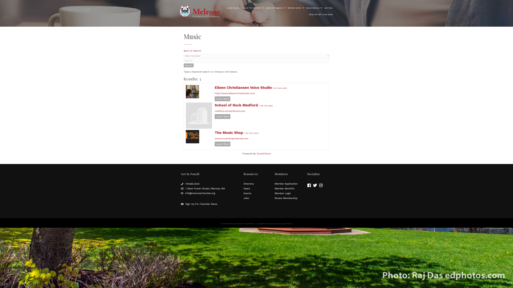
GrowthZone (263, 153)
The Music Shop (229, 133)
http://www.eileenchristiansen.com (235, 93)
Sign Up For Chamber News (201, 204)
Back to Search (192, 50)
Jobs (246, 198)
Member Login (283, 193)
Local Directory (234, 8)
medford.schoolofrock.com (230, 111)
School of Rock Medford (236, 105)
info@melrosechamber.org (200, 193)
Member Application (286, 183)
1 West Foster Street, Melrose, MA (205, 188)
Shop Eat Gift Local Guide (321, 14)
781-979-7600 (252, 133)
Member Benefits (284, 188)
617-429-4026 (280, 88)
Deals (247, 188)
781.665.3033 (192, 183)
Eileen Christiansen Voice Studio (243, 87)
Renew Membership (286, 198)
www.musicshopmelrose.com (231, 138)
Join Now (328, 8)
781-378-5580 (266, 106)
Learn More (222, 98)
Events (247, 193)
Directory (249, 183)
